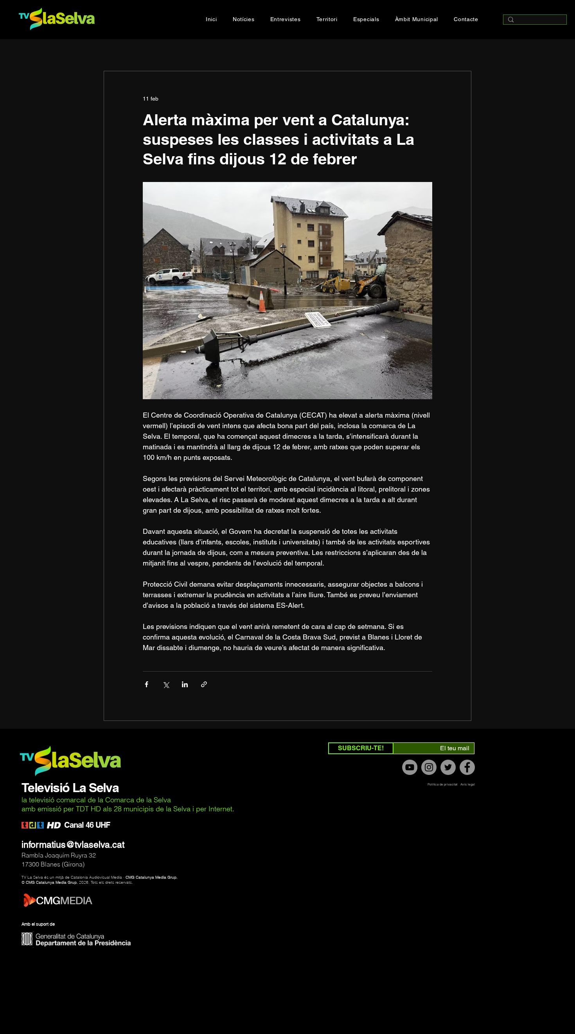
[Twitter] (448, 767)
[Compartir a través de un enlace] (204, 684)
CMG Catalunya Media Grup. (152, 877)
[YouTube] (409, 767)
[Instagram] (429, 767)
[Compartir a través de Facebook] (146, 684)
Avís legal (467, 784)
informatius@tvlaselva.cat (73, 844)
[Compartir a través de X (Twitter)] (165, 684)
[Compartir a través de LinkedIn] (185, 684)
